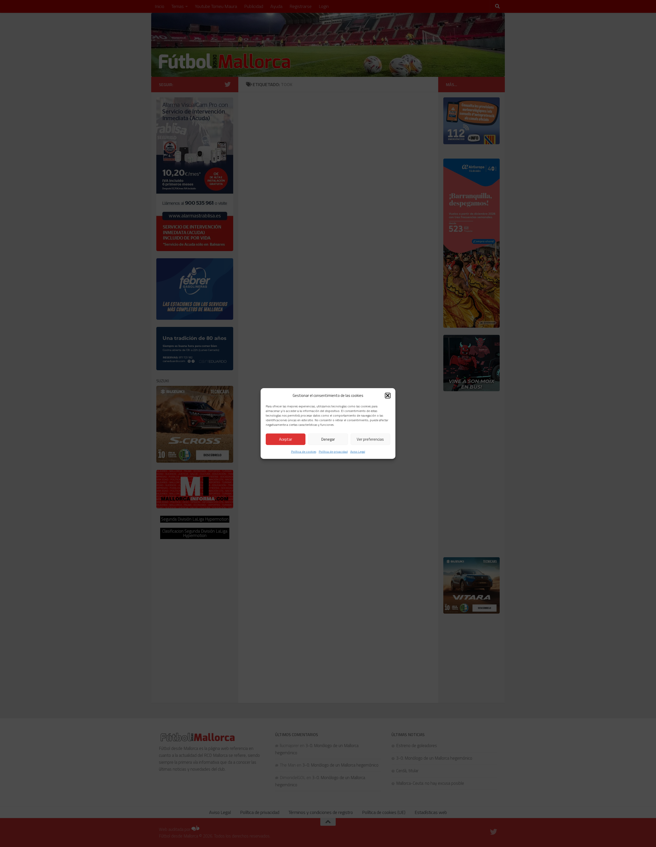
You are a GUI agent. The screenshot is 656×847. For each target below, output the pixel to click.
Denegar (328, 439)
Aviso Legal (357, 451)
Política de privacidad (333, 451)
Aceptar (285, 439)
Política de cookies (303, 451)
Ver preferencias (370, 439)
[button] (387, 395)
